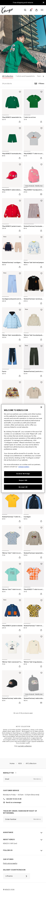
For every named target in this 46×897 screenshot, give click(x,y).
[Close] (41, 407)
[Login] (30, 10)
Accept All (23, 487)
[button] (43, 76)
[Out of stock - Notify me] (41, 194)
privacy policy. (23, 466)
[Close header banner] (43, 2)
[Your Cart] (36, 10)
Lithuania (9, 876)
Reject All (23, 480)
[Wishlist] (19, 92)
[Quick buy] (19, 121)
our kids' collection (25, 746)
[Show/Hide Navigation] (42, 10)
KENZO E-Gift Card (10, 843)
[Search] (25, 10)
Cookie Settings (23, 473)
